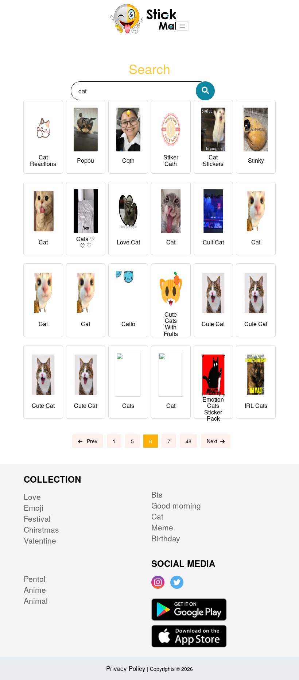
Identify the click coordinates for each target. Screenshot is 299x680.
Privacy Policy (125, 668)
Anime (35, 589)
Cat (157, 516)
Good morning (176, 505)
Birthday (165, 538)
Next (213, 441)
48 (188, 441)
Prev (89, 441)
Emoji (33, 507)
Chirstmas (41, 529)
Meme (162, 527)
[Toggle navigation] (182, 26)
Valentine (40, 540)
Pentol (35, 578)
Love (32, 496)
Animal (36, 600)
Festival (37, 518)
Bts (157, 494)
